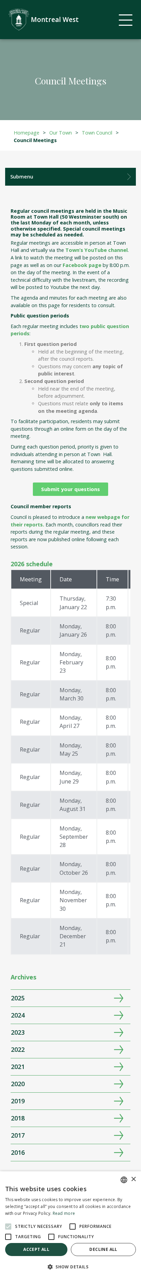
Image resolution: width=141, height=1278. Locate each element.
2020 (18, 1084)
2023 (18, 1032)
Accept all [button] (36, 1249)
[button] (70, 1266)
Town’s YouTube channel (96, 250)
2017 (18, 1135)
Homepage (26, 132)
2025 (18, 998)
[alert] (70, 1224)
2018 (18, 1118)
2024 (18, 1015)
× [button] (133, 1179)
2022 (18, 1049)
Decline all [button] (103, 1249)
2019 (18, 1101)
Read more (64, 1213)
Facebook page (82, 265)
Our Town (60, 132)
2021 (18, 1066)
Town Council (97, 132)
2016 (18, 1152)
